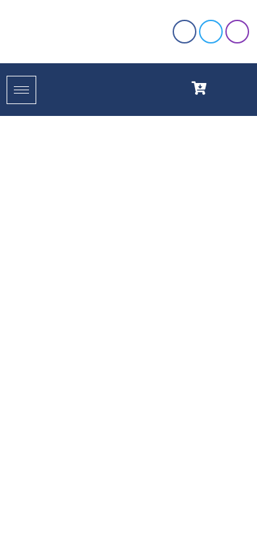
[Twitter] (211, 31)
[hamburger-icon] (21, 90)
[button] (228, 87)
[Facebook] (184, 31)
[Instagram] (237, 31)
